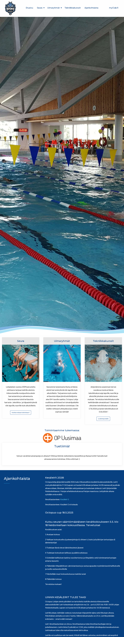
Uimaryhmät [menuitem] (53, 8)
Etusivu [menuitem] (29, 8)
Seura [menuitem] (39, 8)
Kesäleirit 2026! (54, 477)
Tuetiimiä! (62, 446)
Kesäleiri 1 (64, 499)
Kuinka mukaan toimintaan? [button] (21, 412)
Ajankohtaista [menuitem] (91, 8)
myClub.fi (113, 8)
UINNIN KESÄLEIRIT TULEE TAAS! (65, 597)
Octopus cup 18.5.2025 (59, 512)
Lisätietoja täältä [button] (103, 419)
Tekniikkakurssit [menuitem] (73, 8)
